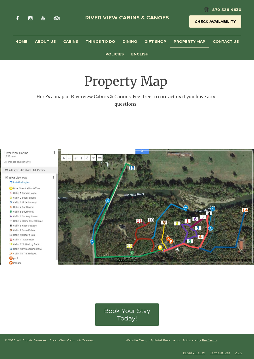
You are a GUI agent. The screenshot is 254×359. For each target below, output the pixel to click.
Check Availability (215, 21)
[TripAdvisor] (57, 17)
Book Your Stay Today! (127, 314)
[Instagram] (31, 17)
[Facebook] (18, 17)
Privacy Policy (194, 353)
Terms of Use (220, 353)
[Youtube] (44, 17)
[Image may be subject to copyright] (127, 152)
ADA (238, 353)
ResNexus (209, 340)
